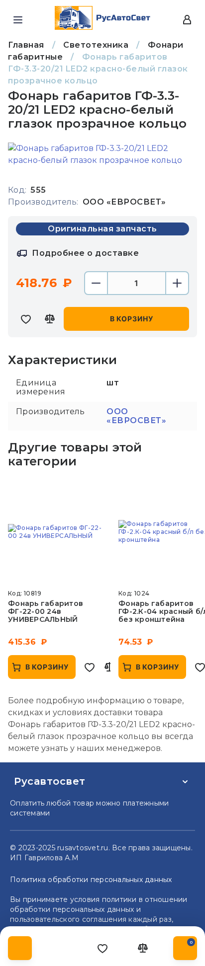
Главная (26, 45)
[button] (18, 20)
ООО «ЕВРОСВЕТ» (136, 416)
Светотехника (95, 45)
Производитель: (43, 202)
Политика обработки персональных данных (91, 879)
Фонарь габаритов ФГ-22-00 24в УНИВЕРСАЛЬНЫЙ (45, 611)
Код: (17, 190)
